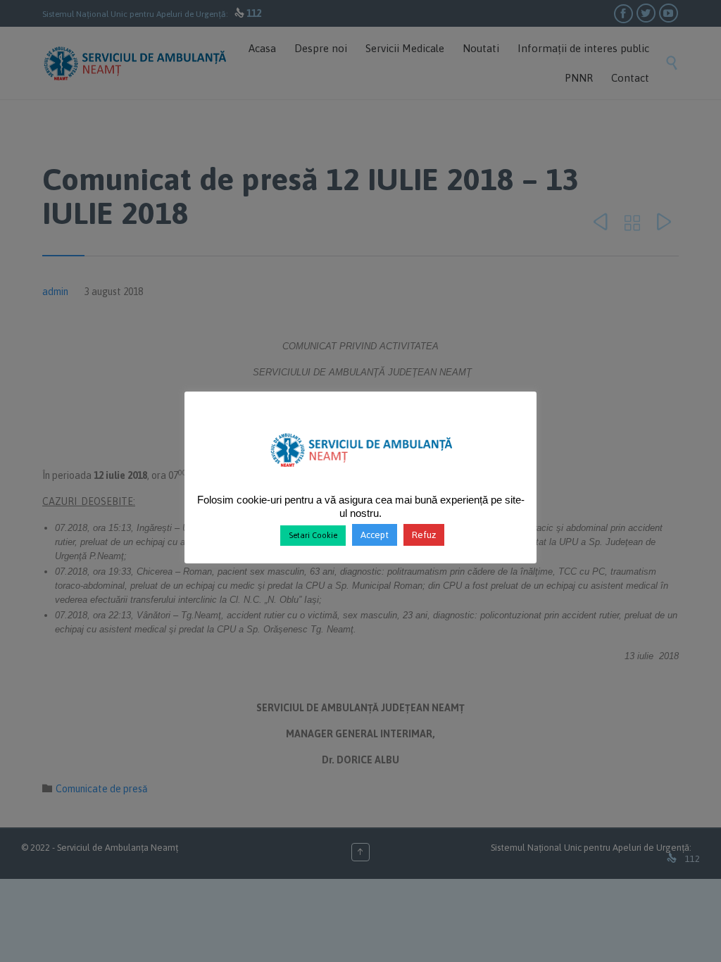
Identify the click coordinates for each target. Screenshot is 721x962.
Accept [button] (374, 535)
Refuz (424, 535)
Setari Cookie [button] (313, 535)
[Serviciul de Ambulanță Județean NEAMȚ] (361, 472)
